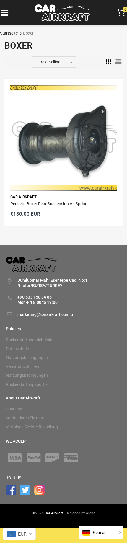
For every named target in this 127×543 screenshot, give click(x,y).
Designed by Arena (80, 513)
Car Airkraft (23, 197)
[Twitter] (25, 489)
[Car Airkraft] (64, 12)
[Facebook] (11, 489)
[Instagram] (39, 489)
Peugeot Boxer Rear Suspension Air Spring (48, 203)
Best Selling (50, 62)
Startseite (9, 33)
